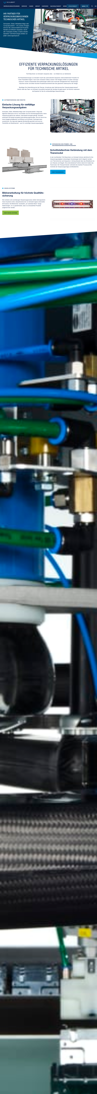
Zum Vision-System (10, 213)
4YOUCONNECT (72, 6)
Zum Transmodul (58, 172)
